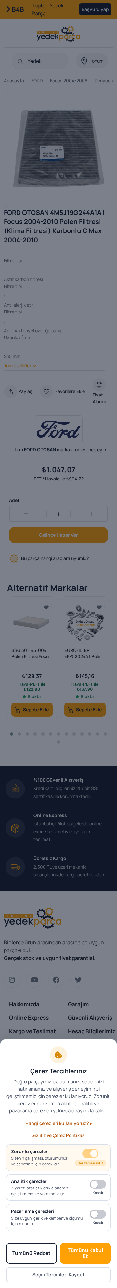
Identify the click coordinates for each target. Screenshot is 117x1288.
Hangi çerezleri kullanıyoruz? (57, 1123)
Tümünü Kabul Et (85, 1253)
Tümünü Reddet (31, 1253)
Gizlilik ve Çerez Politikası (59, 1135)
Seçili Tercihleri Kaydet (58, 1274)
